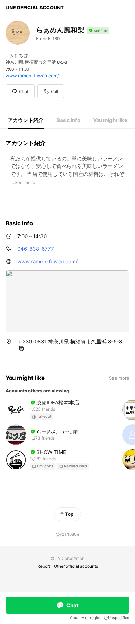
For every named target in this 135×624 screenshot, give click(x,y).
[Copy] (21, 348)
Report (43, 566)
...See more (22, 182)
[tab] (26, 120)
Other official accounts (76, 566)
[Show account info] (98, 31)
